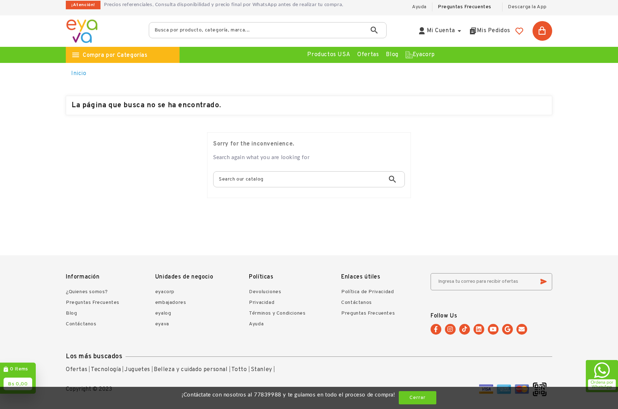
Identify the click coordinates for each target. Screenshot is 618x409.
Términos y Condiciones (277, 313)
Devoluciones (265, 292)
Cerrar (417, 398)
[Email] (521, 329)
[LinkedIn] (479, 329)
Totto (239, 369)
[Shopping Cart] (542, 31)
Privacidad (261, 303)
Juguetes (137, 369)
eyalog (163, 313)
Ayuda (256, 324)
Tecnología (106, 369)
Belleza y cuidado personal (191, 369)
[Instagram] (450, 329)
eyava (162, 324)
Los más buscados (94, 357)
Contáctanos (81, 324)
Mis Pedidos (493, 30)
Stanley (261, 369)
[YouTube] (493, 329)
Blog (71, 313)
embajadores (170, 303)
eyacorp (165, 292)
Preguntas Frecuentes (464, 7)
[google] (507, 329)
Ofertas (76, 369)
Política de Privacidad (367, 292)
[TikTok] (464, 329)
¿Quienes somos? (87, 292)
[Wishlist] (519, 31)
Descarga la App (527, 7)
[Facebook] (436, 329)
